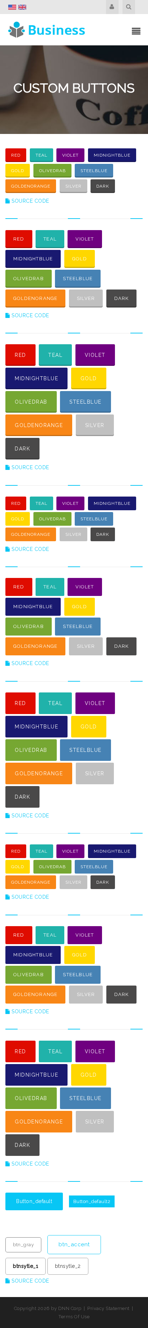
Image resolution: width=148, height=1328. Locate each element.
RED (15, 155)
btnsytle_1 (25, 1266)
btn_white (24, 1222)
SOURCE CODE (29, 201)
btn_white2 (79, 1222)
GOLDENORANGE (30, 186)
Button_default (34, 1201)
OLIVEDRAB (52, 170)
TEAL (41, 155)
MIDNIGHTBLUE (112, 155)
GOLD (17, 170)
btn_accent (74, 1244)
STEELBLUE (93, 170)
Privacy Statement (108, 1308)
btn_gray (23, 1244)
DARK (102, 186)
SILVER (73, 186)
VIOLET (70, 155)
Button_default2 (92, 1201)
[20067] (47, 29)
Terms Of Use (74, 1316)
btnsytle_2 (68, 1266)
